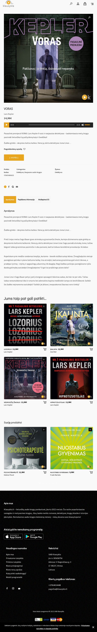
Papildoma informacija (26, 199)
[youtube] (19, 590)
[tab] (10, 199)
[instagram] (14, 588)
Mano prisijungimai (14, 565)
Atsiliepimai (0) (43, 199)
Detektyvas (58, 172)
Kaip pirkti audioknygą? (16, 573)
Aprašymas (10, 199)
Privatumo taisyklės (14, 558)
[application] (48, 125)
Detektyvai (20, 172)
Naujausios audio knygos (33, 172)
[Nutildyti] (82, 125)
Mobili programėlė (14, 577)
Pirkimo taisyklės (13, 562)
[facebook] (8, 588)
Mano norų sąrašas (14, 569)
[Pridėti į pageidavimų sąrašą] (24, 149)
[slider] (45, 124)
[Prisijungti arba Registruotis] (78, 4)
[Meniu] (92, 4)
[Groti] (6, 125)
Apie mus (10, 554)
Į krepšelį (13, 158)
